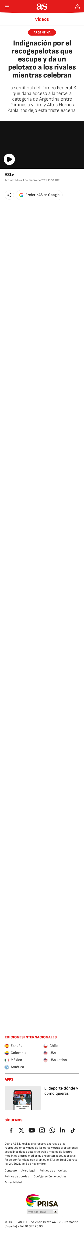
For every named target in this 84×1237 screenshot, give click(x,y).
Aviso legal (28, 1170)
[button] (9, 195)
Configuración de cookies (50, 1176)
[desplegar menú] (7, 6)
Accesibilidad (13, 1182)
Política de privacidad (53, 1170)
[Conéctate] (77, 6)
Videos (42, 19)
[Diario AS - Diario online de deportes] (42, 7)
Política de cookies (17, 1176)
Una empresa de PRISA (42, 1201)
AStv (9, 174)
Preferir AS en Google (42, 195)
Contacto (11, 1170)
